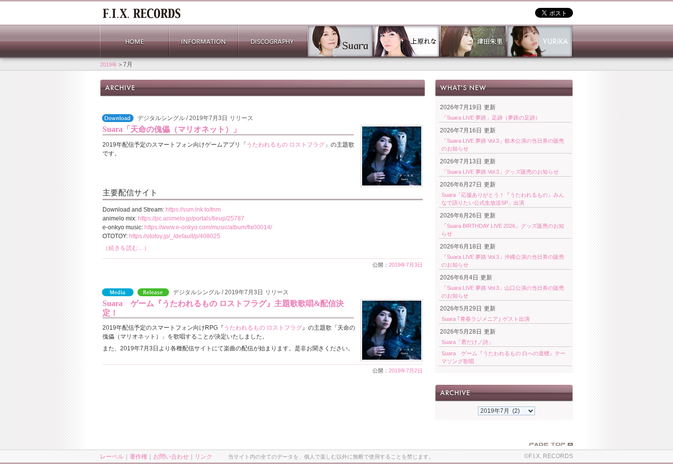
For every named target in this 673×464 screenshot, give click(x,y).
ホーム (141, 12)
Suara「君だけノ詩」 (467, 342)
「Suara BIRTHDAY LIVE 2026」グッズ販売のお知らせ (502, 230)
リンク (203, 456)
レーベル (112, 456)
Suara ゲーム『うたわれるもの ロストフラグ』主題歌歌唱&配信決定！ (223, 308)
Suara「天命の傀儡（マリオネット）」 (171, 129)
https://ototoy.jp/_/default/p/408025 (174, 236)
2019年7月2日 (406, 370)
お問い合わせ (171, 456)
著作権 (138, 456)
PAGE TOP (551, 444)
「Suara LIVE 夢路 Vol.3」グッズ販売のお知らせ (500, 172)
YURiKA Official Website (539, 41)
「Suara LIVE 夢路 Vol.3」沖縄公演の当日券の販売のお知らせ (502, 261)
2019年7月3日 (406, 265)
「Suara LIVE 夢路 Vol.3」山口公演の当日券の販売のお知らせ (502, 292)
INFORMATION (203, 41)
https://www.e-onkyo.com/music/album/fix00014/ (208, 227)
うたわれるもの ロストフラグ (285, 144)
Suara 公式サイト (340, 41)
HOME (134, 41)
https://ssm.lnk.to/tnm (193, 209)
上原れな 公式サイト (406, 41)
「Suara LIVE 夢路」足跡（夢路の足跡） (490, 118)
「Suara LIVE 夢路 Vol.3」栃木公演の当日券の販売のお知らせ (502, 145)
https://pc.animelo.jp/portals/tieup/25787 (191, 218)
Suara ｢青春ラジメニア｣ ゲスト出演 (485, 319)
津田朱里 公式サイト (473, 41)
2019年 (108, 64)
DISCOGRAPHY (272, 41)
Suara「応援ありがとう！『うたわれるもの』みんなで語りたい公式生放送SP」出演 (502, 199)
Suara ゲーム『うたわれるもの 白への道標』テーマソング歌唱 (503, 357)
